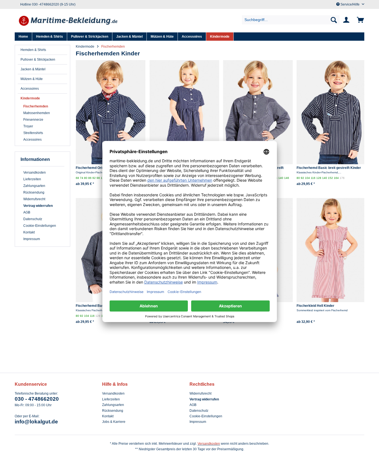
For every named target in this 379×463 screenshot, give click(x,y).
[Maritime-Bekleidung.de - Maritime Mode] (68, 21)
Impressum (31, 239)
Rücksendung (33, 192)
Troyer (28, 126)
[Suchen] (334, 19)
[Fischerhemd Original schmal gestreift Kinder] (258, 112)
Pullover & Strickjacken (38, 59)
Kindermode (30, 98)
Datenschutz (32, 219)
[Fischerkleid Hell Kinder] (331, 250)
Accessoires (30, 89)
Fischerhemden (35, 106)
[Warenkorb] (359, 19)
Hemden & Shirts (33, 50)
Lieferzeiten (32, 179)
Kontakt (29, 232)
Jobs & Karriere (113, 422)
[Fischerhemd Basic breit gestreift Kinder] (331, 112)
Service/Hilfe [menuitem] (350, 4)
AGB (26, 212)
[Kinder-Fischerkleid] (184, 112)
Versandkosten (34, 172)
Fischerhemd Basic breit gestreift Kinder (329, 168)
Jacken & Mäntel (33, 69)
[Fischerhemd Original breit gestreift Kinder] (110, 112)
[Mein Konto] (347, 19)
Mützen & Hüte (32, 79)
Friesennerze (33, 120)
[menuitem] (291, 19)
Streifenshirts (33, 133)
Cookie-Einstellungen (39, 226)
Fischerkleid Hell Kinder (315, 306)
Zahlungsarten (34, 186)
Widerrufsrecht (34, 199)
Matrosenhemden (36, 113)
